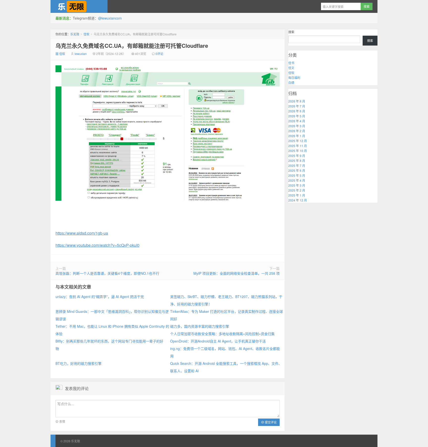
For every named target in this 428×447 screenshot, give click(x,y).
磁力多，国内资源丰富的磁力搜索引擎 (199, 326)
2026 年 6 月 (296, 111)
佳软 (86, 34)
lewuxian (81, 53)
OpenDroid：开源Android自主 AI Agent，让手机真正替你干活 (218, 341)
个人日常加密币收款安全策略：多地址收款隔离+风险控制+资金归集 (222, 333)
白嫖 (291, 82)
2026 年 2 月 (296, 131)
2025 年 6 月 (296, 170)
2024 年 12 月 (297, 200)
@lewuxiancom (110, 18)
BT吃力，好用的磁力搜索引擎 (78, 363)
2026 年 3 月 (296, 126)
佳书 (291, 63)
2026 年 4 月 (296, 121)
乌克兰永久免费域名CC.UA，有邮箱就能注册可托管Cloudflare (131, 46)
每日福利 (294, 77)
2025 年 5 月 (296, 175)
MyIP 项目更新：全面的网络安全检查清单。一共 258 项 (236, 273)
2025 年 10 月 (297, 151)
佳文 (291, 68)
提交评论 (270, 422)
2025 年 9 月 (296, 155)
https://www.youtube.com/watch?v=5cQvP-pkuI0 (97, 245)
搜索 (291, 32)
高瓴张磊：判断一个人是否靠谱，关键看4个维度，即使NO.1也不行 (107, 273)
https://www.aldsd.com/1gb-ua (81, 233)
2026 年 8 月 (296, 101)
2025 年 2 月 (296, 190)
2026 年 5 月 (296, 116)
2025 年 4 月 (296, 180)
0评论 (159, 53)
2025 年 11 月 (297, 146)
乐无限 (79, 6)
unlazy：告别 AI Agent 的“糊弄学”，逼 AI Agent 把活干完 (99, 296)
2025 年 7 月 (296, 165)
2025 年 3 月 (296, 185)
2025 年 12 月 (297, 141)
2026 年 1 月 (296, 136)
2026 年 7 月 (296, 106)
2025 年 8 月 (296, 160)
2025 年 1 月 (296, 195)
